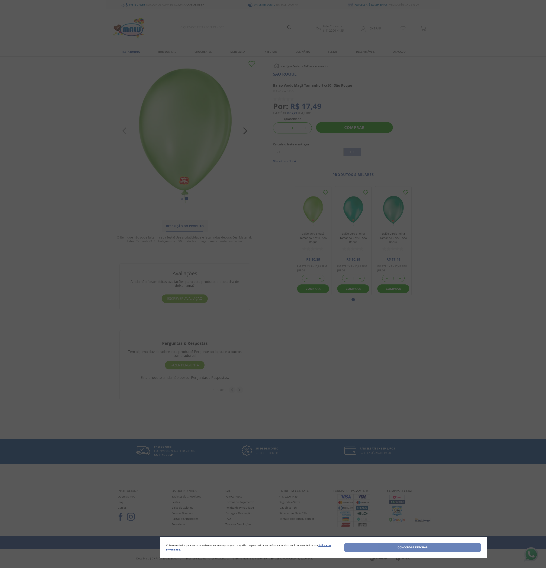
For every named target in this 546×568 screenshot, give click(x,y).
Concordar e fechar (413, 547)
